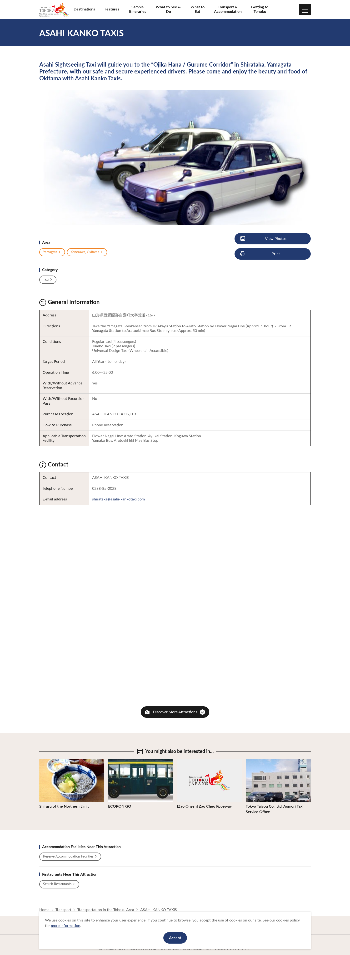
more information (65, 926)
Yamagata (50, 252)
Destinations (84, 9)
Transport (63, 910)
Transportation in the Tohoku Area (105, 910)
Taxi (46, 279)
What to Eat (197, 9)
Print (276, 254)
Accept (175, 938)
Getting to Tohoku (259, 9)
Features (112, 9)
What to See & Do (168, 9)
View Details (49, 761)
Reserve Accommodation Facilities (68, 856)
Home (44, 910)
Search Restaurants (57, 884)
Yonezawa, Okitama (85, 252)
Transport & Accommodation (228, 9)
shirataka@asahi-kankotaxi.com (118, 499)
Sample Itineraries (137, 9)
